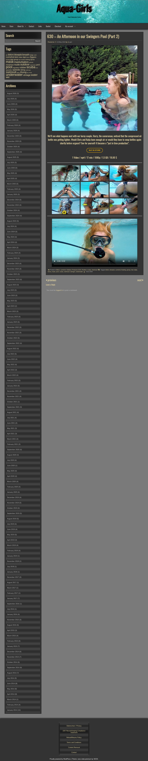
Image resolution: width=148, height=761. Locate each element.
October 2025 (12, 146)
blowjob (112, 270)
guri (70, 42)
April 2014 (10, 694)
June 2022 (11, 359)
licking (28, 59)
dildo (20, 57)
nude (17, 64)
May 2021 (10, 428)
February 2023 (12, 317)
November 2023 (13, 269)
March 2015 (11, 636)
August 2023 (11, 285)
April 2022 (10, 370)
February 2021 (12, 444)
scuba (89, 270)
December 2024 (13, 200)
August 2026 (11, 93)
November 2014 (13, 657)
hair (132, 270)
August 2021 (11, 412)
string (23, 70)
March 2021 (11, 439)
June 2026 (11, 104)
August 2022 (11, 348)
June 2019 (11, 529)
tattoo (18, 72)
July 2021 (10, 418)
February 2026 (12, 125)
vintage (27, 75)
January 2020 (12, 492)
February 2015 (12, 641)
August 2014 (11, 673)
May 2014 (10, 689)
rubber (23, 67)
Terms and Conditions (74, 742)
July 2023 (10, 290)
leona (49, 272)
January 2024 (12, 258)
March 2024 (11, 247)
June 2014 (11, 683)
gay (11, 59)
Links (40, 26)
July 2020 (10, 460)
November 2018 (13, 561)
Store (11, 26)
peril (38, 65)
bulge (31, 55)
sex (37, 67)
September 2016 (13, 604)
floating (123, 270)
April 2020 (10, 476)
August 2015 (11, 625)
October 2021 (12, 402)
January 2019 (12, 556)
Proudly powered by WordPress (60, 759)
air (7, 55)
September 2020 (13, 449)
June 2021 (11, 423)
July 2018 (10, 566)
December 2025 (13, 136)
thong (23, 72)
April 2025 (10, 178)
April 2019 (10, 540)
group (128, 270)
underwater (79, 272)
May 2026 (10, 109)
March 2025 (11, 184)
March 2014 (11, 699)
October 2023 (12, 274)
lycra (32, 59)
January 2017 (12, 598)
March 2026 (11, 120)
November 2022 (13, 333)
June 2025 (11, 168)
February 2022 (12, 380)
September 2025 (13, 152)
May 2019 (10, 535)
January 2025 (12, 194)
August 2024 (11, 221)
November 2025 (13, 141)
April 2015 (10, 630)
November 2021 (13, 396)
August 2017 (11, 582)
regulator (16, 68)
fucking (8, 59)
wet (7, 77)
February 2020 (12, 487)
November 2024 (13, 205)
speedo (16, 70)
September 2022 (13, 343)
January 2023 (12, 322)
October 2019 (12, 508)
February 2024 (12, 253)
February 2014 (12, 705)
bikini (107, 270)
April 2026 (10, 115)
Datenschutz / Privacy (74, 726)
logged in (59, 290)
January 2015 (12, 646)
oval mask (33, 65)
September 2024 (13, 216)
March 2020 (11, 481)
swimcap (28, 70)
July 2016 (10, 609)
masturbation (21, 62)
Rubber (84, 270)
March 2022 (11, 375)
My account (69, 26)
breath (25, 54)
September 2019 (13, 513)
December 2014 (13, 651)
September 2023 (13, 279)
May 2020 (10, 471)
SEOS (96, 759)
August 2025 (11, 157)
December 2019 (13, 497)
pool (57, 272)
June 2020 (11, 465)
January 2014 (12, 710)
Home (3, 26)
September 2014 (13, 667)
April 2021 (10, 434)
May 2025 (10, 173)
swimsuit (66, 272)
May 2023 (10, 301)
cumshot (63, 270)
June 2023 (11, 295)
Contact (31, 26)
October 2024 (12, 210)
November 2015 (13, 620)
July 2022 (10, 354)
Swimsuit (94, 270)
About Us (20, 26)
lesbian (23, 59)
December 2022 (13, 327)
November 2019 (13, 503)
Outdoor (68, 270)
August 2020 (11, 455)
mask (53, 272)
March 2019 (11, 545)
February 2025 (12, 189)
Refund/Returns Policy (74, 737)
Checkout (58, 26)
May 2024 (10, 237)
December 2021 (13, 391)
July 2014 (10, 678)
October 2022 (12, 338)
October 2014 (12, 662)
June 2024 (11, 232)
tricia (30, 72)
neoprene (10, 65)
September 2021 (13, 407)
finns (27, 57)
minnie (31, 62)
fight (24, 57)
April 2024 (10, 242)
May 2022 (10, 364)
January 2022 (12, 386)
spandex (9, 70)
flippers (33, 57)
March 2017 (11, 588)
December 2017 (13, 577)
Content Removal (74, 747)
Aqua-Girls (74, 8)
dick (16, 57)
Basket (48, 26)
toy (28, 72)
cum (35, 55)
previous (51, 280)
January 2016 (12, 614)
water (34, 74)
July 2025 (10, 162)
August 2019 (11, 519)
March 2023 (11, 311)
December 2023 (13, 263)
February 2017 (12, 593)
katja (135, 270)
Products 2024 (76, 270)
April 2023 (10, 306)
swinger (72, 272)
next (139, 280)
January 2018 (12, 572)
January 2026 (12, 131)
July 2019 (10, 524)
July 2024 (10, 226)
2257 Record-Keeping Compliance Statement (74, 731)
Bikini (58, 270)
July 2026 (10, 99)
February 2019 (12, 550)
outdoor (24, 64)
